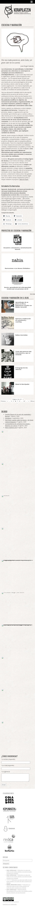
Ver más (32, 294)
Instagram (8, 418)
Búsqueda (6, 863)
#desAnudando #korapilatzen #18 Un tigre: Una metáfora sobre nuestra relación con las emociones (19, 891)
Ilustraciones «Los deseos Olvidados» (17, 268)
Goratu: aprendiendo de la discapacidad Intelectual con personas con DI (17, 288)
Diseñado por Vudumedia (10, 904)
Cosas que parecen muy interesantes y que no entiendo (23, 353)
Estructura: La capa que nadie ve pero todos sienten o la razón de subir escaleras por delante (19, 871)
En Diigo (4, 411)
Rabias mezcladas (21, 335)
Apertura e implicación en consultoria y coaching (23, 320)
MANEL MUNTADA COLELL (14, 884)
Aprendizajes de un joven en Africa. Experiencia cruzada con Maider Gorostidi (23, 304)
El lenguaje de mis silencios (21, 368)
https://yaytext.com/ (11, 427)
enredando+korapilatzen (17, 11)
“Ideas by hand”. (24, 179)
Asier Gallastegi (11, 870)
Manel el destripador (22, 384)
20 (24, 401)
